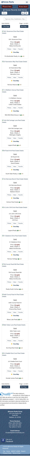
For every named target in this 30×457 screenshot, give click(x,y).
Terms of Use (16, 453)
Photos (9, 49)
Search (23, 451)
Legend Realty (12, 145)
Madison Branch (15, 192)
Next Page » (24, 26)
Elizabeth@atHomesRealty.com (15, 433)
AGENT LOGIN (15, 451)
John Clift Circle (16, 213)
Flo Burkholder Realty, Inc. (12, 56)
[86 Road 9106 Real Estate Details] (15, 151)
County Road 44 (17, 302)
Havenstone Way (16, 68)
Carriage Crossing (15, 368)
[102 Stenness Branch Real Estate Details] (15, 179)
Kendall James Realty (12, 378)
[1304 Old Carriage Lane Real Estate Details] (15, 121)
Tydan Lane (16, 331)
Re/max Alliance (12, 85)
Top (4, 451)
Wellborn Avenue (16, 98)
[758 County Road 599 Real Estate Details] (15, 265)
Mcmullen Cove (15, 74)
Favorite (20, 49)
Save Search (23, 6)
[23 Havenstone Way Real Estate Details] (15, 62)
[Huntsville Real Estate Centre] (7, 2)
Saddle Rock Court (16, 361)
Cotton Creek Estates (15, 104)
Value (14, 49)
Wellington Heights (15, 135)
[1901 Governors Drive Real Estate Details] (15, 32)
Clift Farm (15, 220)
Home (8, 451)
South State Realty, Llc (12, 174)
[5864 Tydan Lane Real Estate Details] (15, 325)
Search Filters (7, 6)
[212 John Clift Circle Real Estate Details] (15, 207)
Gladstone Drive (16, 242)
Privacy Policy (7, 453)
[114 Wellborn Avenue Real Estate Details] (15, 91)
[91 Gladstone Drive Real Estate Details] (15, 236)
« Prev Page (6, 26)
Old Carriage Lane (16, 128)
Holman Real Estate (12, 202)
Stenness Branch (16, 185)
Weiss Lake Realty (12, 319)
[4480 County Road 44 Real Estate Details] (15, 295)
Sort (5, 13)
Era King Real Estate (12, 348)
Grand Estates (15, 163)
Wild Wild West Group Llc (12, 115)
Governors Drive (17, 39)
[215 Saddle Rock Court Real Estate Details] (15, 354)
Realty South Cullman (12, 289)
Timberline (15, 337)
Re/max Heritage (12, 259)
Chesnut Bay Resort (15, 309)
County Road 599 (16, 272)
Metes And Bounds (15, 46)
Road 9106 (16, 157)
